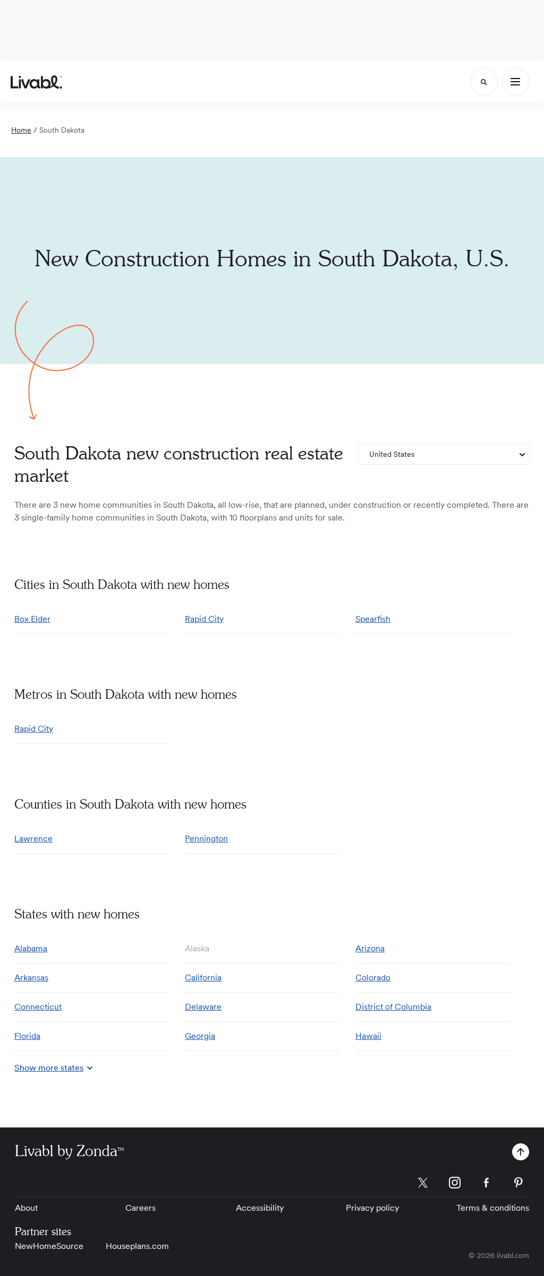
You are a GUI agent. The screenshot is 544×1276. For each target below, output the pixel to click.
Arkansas (31, 978)
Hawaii (368, 1036)
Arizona (370, 948)
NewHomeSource (49, 1246)
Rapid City (204, 619)
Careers (140, 1208)
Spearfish (372, 619)
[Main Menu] (516, 81)
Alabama (30, 948)
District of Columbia (393, 1007)
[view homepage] (36, 82)
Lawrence (33, 839)
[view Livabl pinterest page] (518, 1184)
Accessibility (260, 1208)
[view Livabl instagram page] (454, 1184)
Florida (27, 1036)
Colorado (372, 978)
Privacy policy (372, 1208)
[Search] (484, 81)
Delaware (203, 1007)
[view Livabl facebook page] (486, 1184)
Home (21, 130)
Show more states (48, 1068)
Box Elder (32, 619)
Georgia (200, 1036)
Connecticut (38, 1007)
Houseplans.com (137, 1246)
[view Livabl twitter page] (423, 1184)
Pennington (206, 839)
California (203, 978)
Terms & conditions (492, 1208)
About (26, 1208)
